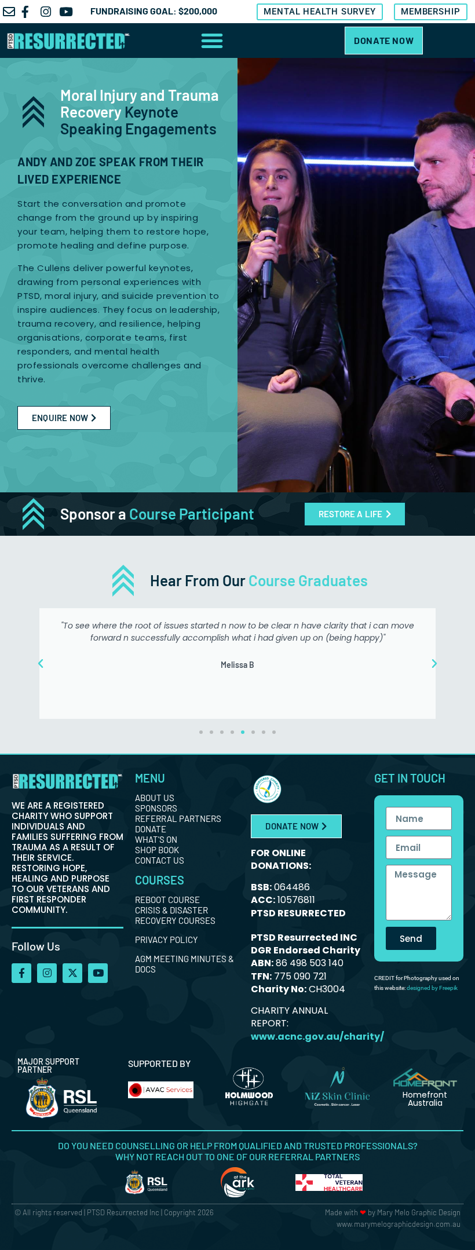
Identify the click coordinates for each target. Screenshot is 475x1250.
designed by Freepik (432, 988)
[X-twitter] (72, 973)
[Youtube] (98, 973)
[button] (212, 40)
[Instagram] (47, 973)
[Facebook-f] (21, 973)
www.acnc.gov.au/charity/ (317, 1036)
